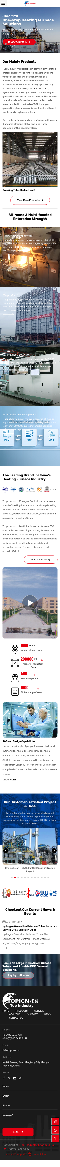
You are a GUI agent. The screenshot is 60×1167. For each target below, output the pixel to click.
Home (5, 1010)
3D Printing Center (14, 355)
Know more (10, 779)
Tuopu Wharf (10, 295)
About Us (14, 1014)
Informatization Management (19, 414)
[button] (7, 29)
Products (22, 1010)
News (47, 1014)
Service (39, 1010)
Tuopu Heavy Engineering (17, 235)
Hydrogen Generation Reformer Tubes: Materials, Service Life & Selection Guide (29, 928)
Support (32, 1014)
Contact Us (16, 1017)
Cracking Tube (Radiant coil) (18, 190)
